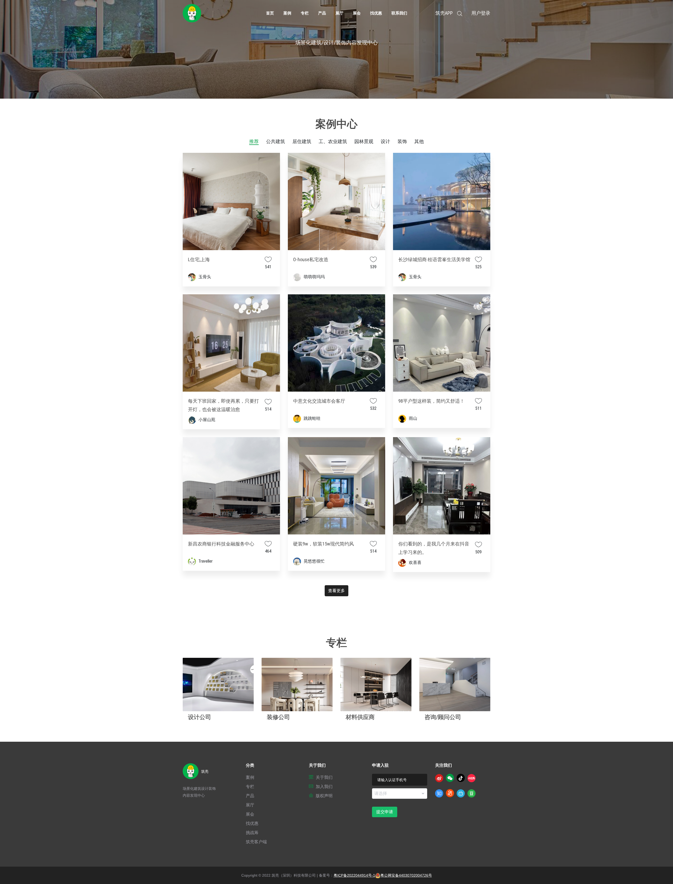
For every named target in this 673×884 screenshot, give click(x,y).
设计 (385, 141)
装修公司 (278, 717)
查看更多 (336, 590)
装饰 (402, 141)
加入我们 (324, 786)
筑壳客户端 (256, 841)
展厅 (339, 13)
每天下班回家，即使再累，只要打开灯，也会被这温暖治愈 (223, 405)
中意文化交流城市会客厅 (319, 401)
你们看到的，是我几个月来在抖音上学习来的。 (433, 548)
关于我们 (324, 777)
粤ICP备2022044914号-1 (354, 875)
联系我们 (399, 13)
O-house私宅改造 (310, 259)
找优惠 (376, 13)
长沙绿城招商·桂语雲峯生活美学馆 (434, 259)
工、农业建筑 (333, 141)
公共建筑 (275, 141)
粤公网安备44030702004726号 (406, 875)
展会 (357, 13)
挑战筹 (252, 832)
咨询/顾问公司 (443, 717)
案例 (287, 13)
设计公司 (199, 717)
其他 (419, 141)
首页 (270, 13)
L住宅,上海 (199, 259)
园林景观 (363, 141)
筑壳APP (444, 13)
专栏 (305, 13)
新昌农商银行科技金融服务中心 (221, 544)
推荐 (254, 141)
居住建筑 (301, 141)
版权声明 (324, 795)
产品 (322, 13)
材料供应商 (360, 717)
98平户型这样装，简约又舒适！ (431, 401)
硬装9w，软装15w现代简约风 (323, 544)
